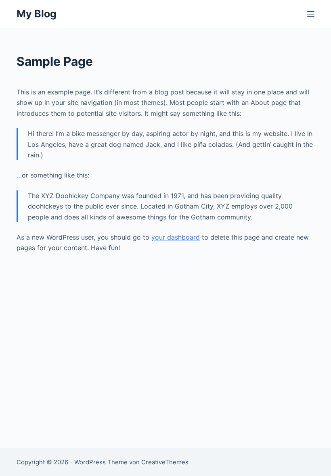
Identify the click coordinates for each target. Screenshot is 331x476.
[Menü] (310, 14)
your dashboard (175, 237)
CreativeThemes (165, 462)
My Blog (37, 14)
